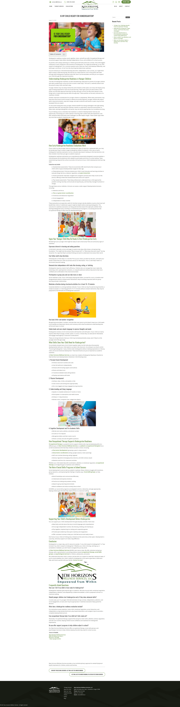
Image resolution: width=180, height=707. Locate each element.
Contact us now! (78, 560)
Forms (65, 696)
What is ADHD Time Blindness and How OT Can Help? (122, 37)
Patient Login (126, 2)
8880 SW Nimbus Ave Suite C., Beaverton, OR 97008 (56, 636)
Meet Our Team (67, 691)
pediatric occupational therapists (90, 446)
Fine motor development (60, 450)
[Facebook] (113, 2)
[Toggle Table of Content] (63, 54)
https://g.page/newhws (55, 638)
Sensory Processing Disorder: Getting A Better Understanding (67, 670)
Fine (54, 193)
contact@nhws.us (81, 694)
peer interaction (85, 173)
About (121, 6)
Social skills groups (89, 472)
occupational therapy (87, 552)
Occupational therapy (55, 444)
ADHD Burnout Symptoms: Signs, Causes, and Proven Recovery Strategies (122, 30)
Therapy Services (59, 6)
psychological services (62, 554)
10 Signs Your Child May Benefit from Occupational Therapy (122, 26)
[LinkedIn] (116, 2)
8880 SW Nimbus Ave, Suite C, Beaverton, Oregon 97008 (87, 689)
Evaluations (69, 6)
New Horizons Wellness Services (59, 355)
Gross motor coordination (60, 453)
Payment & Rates (68, 693)
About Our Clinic (67, 689)
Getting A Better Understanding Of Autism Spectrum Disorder (87, 674)
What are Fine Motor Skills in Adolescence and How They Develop (121, 41)
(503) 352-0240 (81, 691)
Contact (127, 6)
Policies (65, 694)
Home (50, 6)
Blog (115, 6)
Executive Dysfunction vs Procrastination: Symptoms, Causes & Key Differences (121, 34)
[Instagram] (119, 2)
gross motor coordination (66, 193)
